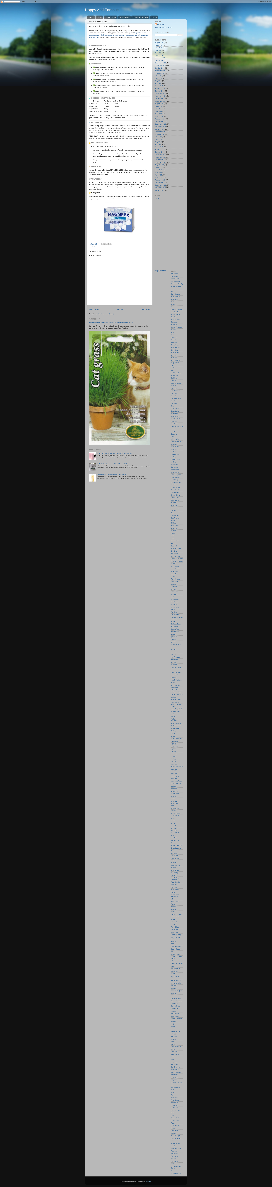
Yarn (172, 1170)
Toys (172, 1115)
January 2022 (159, 182)
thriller (173, 1090)
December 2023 (160, 124)
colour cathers (175, 439)
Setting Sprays (176, 980)
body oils (174, 357)
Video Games (175, 1143)
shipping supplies (176, 991)
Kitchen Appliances (174, 720)
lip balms (174, 754)
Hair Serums (175, 659)
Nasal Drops (175, 838)
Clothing (173, 431)
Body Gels (174, 350)
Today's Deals (124, 17)
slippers (173, 1011)
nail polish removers (174, 829)
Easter (173, 533)
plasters (173, 906)
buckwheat (174, 375)
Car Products (175, 391)
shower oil (174, 1008)
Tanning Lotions (176, 1082)
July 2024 (158, 106)
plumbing (174, 909)
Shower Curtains (176, 1001)
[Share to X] (107, 244)
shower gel (174, 1003)
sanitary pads (175, 954)
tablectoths (174, 1074)
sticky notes (175, 1054)
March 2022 (159, 177)
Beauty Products (176, 327)
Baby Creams (175, 294)
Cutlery (173, 485)
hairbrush (174, 665)
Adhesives (174, 274)
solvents (173, 1034)
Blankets (174, 340)
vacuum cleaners (176, 1138)
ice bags (173, 697)
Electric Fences (176, 541)
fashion (173, 584)
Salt (172, 951)
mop (172, 805)
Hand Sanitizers (176, 672)
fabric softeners (176, 566)
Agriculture (174, 276)
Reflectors (174, 929)
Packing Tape (175, 858)
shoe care (174, 993)
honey (173, 682)
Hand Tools (174, 675)
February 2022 (160, 180)
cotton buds (175, 469)
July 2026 (158, 45)
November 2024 (160, 96)
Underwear (174, 1130)
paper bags (174, 873)
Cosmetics (174, 467)
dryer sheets (175, 525)
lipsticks (173, 761)
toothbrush (174, 1102)
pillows (173, 899)
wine (172, 1164)
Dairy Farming (175, 490)
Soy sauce (174, 1036)
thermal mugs (175, 1087)
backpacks (174, 299)
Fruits (173, 609)
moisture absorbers (174, 802)
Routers (173, 941)
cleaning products (177, 426)
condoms (174, 449)
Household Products (174, 688)
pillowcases (174, 896)
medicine (174, 788)
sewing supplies (176, 983)
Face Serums (175, 579)
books (173, 368)
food (172, 597)
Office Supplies (176, 848)
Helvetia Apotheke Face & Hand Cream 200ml (112, 464)
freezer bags (175, 607)
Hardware (174, 677)
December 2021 (160, 185)
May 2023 (158, 142)
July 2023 (158, 137)
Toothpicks (174, 1108)
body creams (175, 347)
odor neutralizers (176, 845)
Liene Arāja (161, 24)
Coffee (173, 436)
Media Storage (176, 783)
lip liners (173, 756)
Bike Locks (174, 337)
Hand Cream (175, 670)
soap (172, 1024)
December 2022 (160, 154)
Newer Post (94, 309)
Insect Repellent (176, 709)
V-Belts (173, 1133)
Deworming (174, 508)
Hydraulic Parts (176, 692)
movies (173, 811)
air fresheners (175, 279)
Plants (173, 904)
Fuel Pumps (175, 614)
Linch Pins (174, 746)
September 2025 (160, 70)
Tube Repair (175, 1125)
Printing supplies (176, 914)
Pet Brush (174, 887)
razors (173, 924)
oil (171, 850)
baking (173, 304)
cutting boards (175, 487)
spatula (173, 1039)
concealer (174, 444)
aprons (173, 289)
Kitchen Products (176, 723)
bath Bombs (175, 312)
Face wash (174, 581)
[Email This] (102, 244)
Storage (173, 1057)
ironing (173, 714)
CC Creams (175, 408)
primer (173, 912)
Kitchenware (175, 728)
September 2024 (160, 101)
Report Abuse (160, 271)
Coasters (174, 434)
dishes (173, 513)
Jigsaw (173, 716)
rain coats (174, 922)
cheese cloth (175, 416)
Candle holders (176, 383)
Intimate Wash (175, 711)
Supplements (98, 247)
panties (173, 867)
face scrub (174, 576)
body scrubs (175, 363)
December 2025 (160, 63)
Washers (174, 1151)
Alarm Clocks (175, 281)
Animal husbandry (177, 284)
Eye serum (174, 553)
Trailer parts (175, 1120)
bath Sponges (175, 319)
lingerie (173, 749)
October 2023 (159, 129)
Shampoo (174, 985)
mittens (173, 796)
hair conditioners (176, 647)
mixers (173, 799)
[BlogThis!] (104, 244)
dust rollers (174, 528)
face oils (173, 574)
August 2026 (159, 42)
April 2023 (158, 144)
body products (175, 360)
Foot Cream (175, 602)
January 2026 (159, 60)
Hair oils (173, 654)
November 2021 (160, 187)
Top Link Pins (175, 1110)
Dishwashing (175, 515)
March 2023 (159, 147)
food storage (175, 599)
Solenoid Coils (175, 1031)
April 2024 (158, 114)
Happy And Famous (102, 10)
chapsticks (174, 413)
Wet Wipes (174, 1161)
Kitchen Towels (176, 726)
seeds (173, 974)
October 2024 (159, 98)
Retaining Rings (176, 935)
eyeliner (173, 564)
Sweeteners (175, 1069)
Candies (173, 380)
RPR (172, 944)
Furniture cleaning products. (177, 618)
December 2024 (160, 93)
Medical (173, 786)
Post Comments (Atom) (106, 314)
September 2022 (160, 162)
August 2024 (159, 103)
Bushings (174, 378)
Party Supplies (176, 882)
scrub (173, 966)
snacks (173, 1021)
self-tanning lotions (175, 977)
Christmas (174, 424)
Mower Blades (175, 813)
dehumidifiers (175, 495)
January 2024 (159, 121)
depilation (174, 503)
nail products (175, 833)
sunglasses (174, 1062)
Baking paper (175, 307)
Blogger (148, 1181)
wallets (173, 1146)
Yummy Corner (110, 17)
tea (172, 1085)
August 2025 (159, 73)
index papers (175, 702)
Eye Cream (174, 551)
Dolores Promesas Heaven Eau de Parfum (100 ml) (114, 453)
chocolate (174, 421)
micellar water (175, 794)
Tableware (174, 1077)
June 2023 (158, 139)
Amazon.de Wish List (140, 17)
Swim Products (176, 1072)
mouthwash (175, 808)
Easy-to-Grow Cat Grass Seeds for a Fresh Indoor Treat (111, 322)
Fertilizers (174, 586)
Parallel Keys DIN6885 (175, 878)
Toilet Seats (175, 1100)
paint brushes (175, 865)
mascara (174, 778)
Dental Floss (175, 497)
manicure (174, 773)
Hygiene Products (177, 694)
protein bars (175, 917)
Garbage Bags (176, 624)
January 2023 (159, 152)
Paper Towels (175, 875)
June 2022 (158, 170)
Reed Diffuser (175, 927)
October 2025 (159, 68)
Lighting (173, 743)
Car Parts (174, 388)
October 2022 (159, 160)
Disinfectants (175, 518)
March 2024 (159, 116)
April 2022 (158, 175)
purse (173, 919)
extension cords (176, 548)
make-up (174, 764)
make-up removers (174, 770)
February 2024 (160, 119)
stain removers (176, 1047)
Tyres (173, 1128)
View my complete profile (163, 27)
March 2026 (159, 55)
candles (173, 385)
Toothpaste (174, 1105)
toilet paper (174, 1097)
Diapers (173, 510)
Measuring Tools (176, 781)
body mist (174, 355)
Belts (172, 335)
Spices (173, 1041)
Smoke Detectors (176, 1018)
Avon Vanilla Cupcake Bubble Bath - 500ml (111, 474)
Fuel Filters (174, 612)
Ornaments (174, 856)
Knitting (173, 731)
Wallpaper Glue (176, 1148)
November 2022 (160, 157)
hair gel (173, 649)
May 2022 (158, 172)
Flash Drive (174, 592)
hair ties (173, 662)
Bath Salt (174, 317)
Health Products (176, 680)
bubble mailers (176, 373)
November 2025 (160, 65)
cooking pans (175, 459)
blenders (174, 342)
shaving (173, 988)
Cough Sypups (176, 475)
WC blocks (174, 1156)
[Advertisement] (169, 234)
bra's (172, 370)
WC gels (173, 1158)
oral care (174, 853)
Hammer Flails (176, 667)
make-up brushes (177, 766)
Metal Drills (174, 791)
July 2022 (158, 167)
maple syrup (175, 776)
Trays (173, 1123)
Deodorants (175, 500)
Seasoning (174, 971)
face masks (174, 571)
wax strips (174, 1153)
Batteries (174, 322)
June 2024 (158, 109)
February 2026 (160, 58)
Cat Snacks (174, 401)
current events (176, 482)
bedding (173, 329)
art (172, 291)
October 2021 (159, 190)
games (173, 621)
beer (172, 332)
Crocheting (174, 480)
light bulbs (174, 741)
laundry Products (176, 738)
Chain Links (175, 411)
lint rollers (174, 751)
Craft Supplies (175, 477)
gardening (174, 626)
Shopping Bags (176, 998)
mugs (173, 818)
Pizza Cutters (175, 901)
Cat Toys (174, 403)
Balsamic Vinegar (177, 309)
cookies (173, 452)
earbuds (173, 530)
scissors (173, 961)
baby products (175, 296)
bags (172, 302)
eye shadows (175, 556)
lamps (173, 736)
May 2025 (158, 81)
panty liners (175, 870)
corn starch (174, 464)
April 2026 (158, 53)
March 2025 (159, 86)
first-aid (173, 589)
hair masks (174, 652)
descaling (174, 505)
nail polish (174, 826)
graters (173, 642)
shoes (173, 996)
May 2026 (158, 50)
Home (91, 17)
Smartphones (175, 1013)
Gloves (173, 639)
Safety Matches (176, 949)
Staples (173, 1049)
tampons (174, 1080)
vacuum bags (175, 1136)
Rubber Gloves (176, 946)
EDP (172, 536)
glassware (174, 637)
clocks (173, 429)
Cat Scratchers (176, 398)
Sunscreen (174, 1064)
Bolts (172, 365)
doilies (173, 520)
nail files (173, 823)
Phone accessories (175, 893)
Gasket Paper (175, 629)
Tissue (173, 1095)
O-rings (173, 843)
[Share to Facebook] (109, 244)
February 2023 (160, 149)
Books (99, 17)
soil (172, 1029)
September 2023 (160, 132)
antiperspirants (176, 286)
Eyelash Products (177, 561)
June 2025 (158, 78)
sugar (173, 1059)
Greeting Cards (176, 644)
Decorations (175, 492)
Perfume (174, 884)
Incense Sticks (176, 699)
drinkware (174, 523)
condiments (175, 447)
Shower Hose (175, 1006)
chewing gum (175, 419)
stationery (174, 1052)
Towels (173, 1113)
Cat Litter (174, 396)
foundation (174, 604)
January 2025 (159, 91)
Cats (172, 406)
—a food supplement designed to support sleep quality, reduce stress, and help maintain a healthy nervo (118, 35)
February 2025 (160, 88)
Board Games (175, 345)
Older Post (145, 309)
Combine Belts (176, 441)
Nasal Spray (175, 840)
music (173, 821)
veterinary (174, 1141)
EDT (172, 538)
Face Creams (175, 569)
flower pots (174, 594)
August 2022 (159, 165)
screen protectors (177, 963)
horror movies (175, 685)
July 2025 (158, 76)
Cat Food (174, 393)
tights (172, 1092)
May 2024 (158, 111)
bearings (174, 324)
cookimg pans (175, 454)
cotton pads (175, 472)
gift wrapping (175, 631)
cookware (174, 462)
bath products (175, 314)
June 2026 (158, 48)
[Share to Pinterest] (111, 244)
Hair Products (175, 657)
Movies (154, 17)
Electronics (174, 546)
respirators (174, 932)
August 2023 (159, 134)
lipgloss (173, 759)
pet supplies (175, 889)
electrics (173, 543)
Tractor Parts (175, 1118)
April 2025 (158, 83)
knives (173, 733)
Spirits (173, 1044)
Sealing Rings (175, 968)
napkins (173, 835)
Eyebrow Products (177, 559)
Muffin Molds (175, 816)
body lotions (175, 352)
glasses (173, 634)
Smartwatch (175, 1016)
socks (173, 1026)
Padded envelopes (174, 861)
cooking (173, 457)
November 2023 (160, 126)
